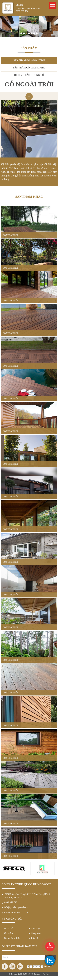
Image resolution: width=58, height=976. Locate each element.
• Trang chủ (7, 928)
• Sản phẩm (7, 933)
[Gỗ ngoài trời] (29, 93)
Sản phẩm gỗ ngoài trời (29, 60)
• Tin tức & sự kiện (11, 938)
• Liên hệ (33, 938)
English (19, 5)
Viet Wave (46, 974)
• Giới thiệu (34, 928)
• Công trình (35, 933)
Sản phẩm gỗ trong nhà (29, 67)
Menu (52, 5)
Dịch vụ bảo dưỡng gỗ (29, 75)
